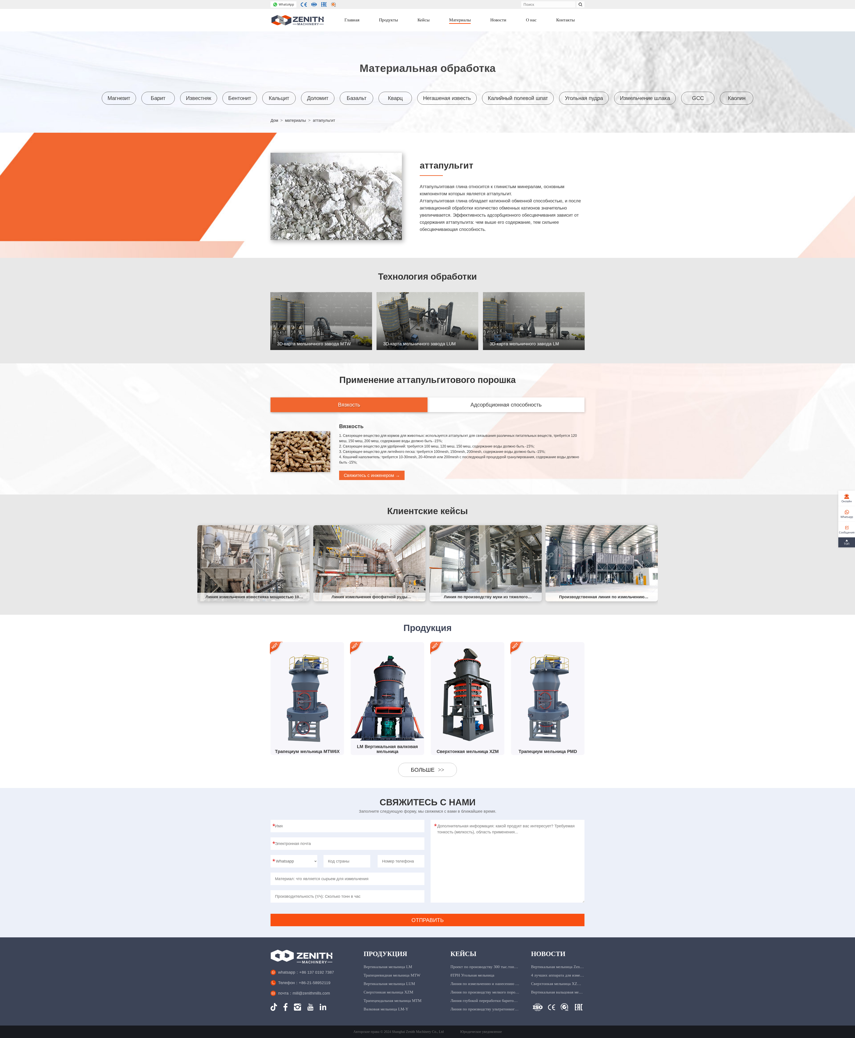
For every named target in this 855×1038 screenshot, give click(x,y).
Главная (351, 19)
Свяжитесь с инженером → (372, 475)
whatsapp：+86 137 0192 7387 (306, 972)
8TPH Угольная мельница (472, 975)
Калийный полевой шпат (518, 98)
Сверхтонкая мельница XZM (388, 992)
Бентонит (239, 98)
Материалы (460, 19)
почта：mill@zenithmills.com (304, 993)
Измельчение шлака (645, 98)
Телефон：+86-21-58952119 (304, 983)
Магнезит (119, 98)
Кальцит (279, 98)
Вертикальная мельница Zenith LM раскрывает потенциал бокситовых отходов (557, 967)
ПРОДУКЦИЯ (385, 953)
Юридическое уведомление (481, 1032)
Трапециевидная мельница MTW (392, 975)
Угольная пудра (584, 98)
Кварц (395, 98)
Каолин (736, 98)
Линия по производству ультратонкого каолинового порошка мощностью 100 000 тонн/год (484, 1009)
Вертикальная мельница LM (388, 967)
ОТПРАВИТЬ (427, 920)
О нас (531, 19)
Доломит (317, 98)
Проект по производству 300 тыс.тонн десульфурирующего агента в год (484, 967)
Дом (274, 120)
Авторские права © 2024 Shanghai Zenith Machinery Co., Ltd (398, 1032)
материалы (295, 120)
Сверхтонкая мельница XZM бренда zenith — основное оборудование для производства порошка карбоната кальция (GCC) (557, 983)
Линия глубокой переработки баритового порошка (484, 1000)
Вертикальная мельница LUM (389, 983)
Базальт (356, 98)
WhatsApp (286, 4)
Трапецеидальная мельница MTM (392, 1000)
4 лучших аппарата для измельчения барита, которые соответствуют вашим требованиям (557, 975)
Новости (498, 19)
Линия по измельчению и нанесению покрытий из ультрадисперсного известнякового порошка (484, 983)
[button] (654, 562)
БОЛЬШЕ (427, 770)
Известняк (198, 98)
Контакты (565, 19)
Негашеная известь (447, 98)
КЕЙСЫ (463, 953)
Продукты (388, 19)
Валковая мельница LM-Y (386, 1009)
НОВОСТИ (548, 953)
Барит (158, 98)
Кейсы (423, 19)
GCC (698, 98)
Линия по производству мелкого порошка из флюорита (484, 992)
